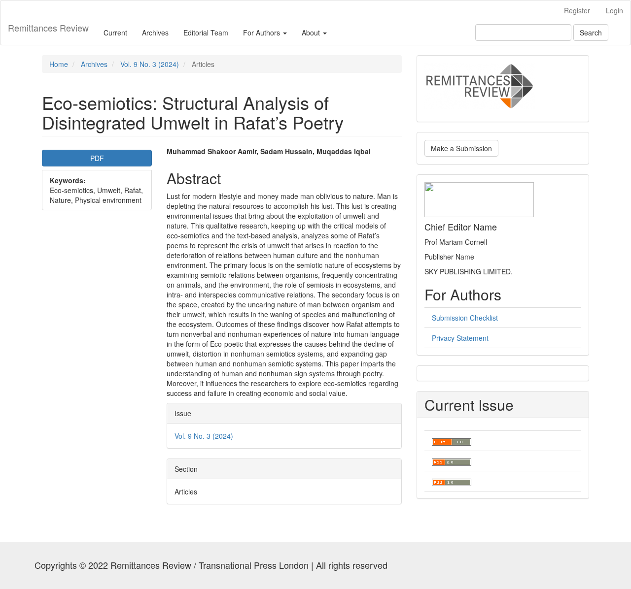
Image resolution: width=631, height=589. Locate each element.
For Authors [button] (262, 32)
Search (591, 32)
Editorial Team (205, 32)
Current (115, 32)
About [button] (312, 32)
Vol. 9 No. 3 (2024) (149, 64)
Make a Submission (461, 148)
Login (614, 10)
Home (58, 64)
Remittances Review (48, 27)
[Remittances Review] (479, 85)
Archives (155, 32)
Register (577, 10)
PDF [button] (97, 158)
